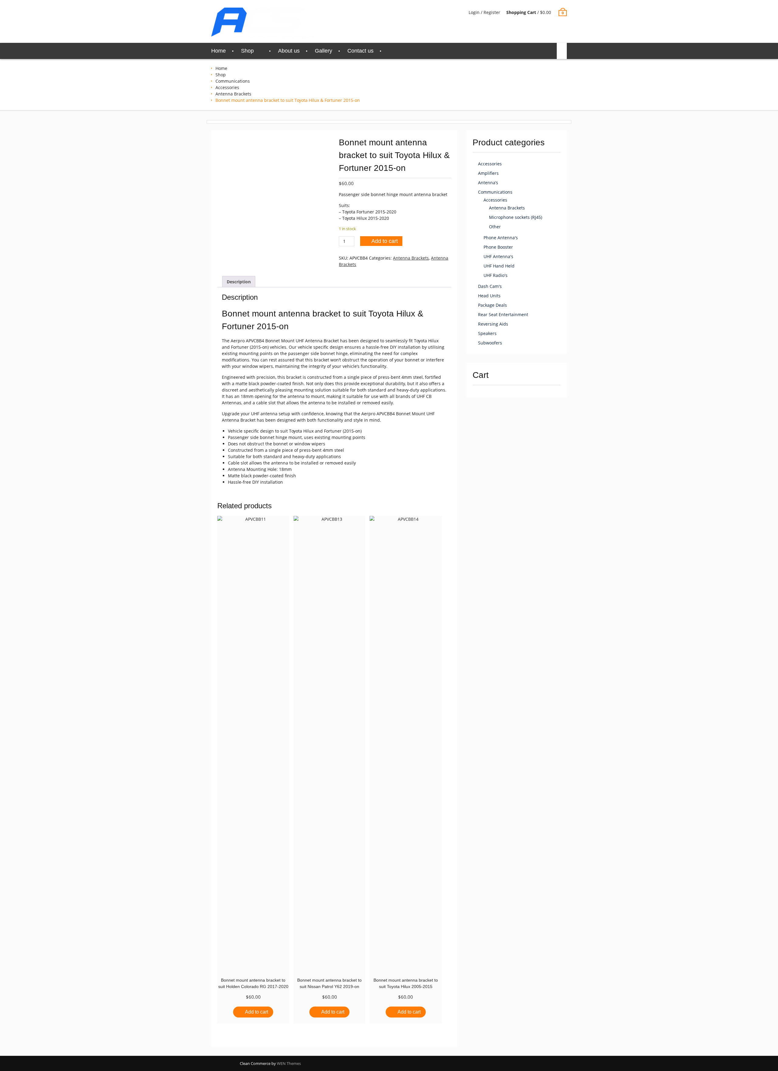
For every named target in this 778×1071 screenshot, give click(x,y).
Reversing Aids (493, 324)
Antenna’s (488, 182)
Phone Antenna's (501, 237)
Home (218, 51)
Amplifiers (488, 173)
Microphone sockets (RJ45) (515, 217)
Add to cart (384, 241)
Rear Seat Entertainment (503, 314)
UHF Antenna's (498, 256)
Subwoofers (490, 343)
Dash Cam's (490, 286)
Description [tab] (239, 282)
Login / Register (484, 12)
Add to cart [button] (256, 1011)
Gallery (323, 51)
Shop (247, 51)
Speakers (487, 333)
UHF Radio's (496, 275)
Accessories (227, 87)
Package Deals (492, 305)
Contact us (360, 51)
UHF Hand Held (499, 266)
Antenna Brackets (233, 94)
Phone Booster (498, 247)
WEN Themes (289, 1063)
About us (289, 51)
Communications (232, 81)
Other (495, 227)
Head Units (489, 296)
